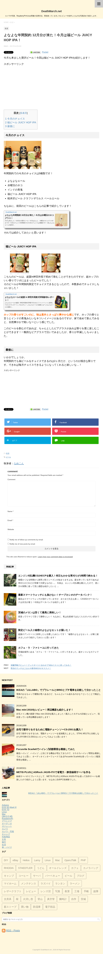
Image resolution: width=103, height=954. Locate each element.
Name (10, 511)
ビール (8, 457)
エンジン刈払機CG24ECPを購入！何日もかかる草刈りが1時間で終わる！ (58, 575)
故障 (95, 891)
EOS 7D (5, 810)
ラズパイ (46, 883)
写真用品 (6, 837)
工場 (76, 891)
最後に (10, 126)
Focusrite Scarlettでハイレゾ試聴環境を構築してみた (45, 749)
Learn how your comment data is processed (55, 557)
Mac (4, 814)
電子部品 (50, 906)
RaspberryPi (7, 819)
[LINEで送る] (35, 52)
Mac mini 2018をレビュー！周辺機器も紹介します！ (44, 709)
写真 (57, 891)
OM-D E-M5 (7, 816)
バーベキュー (52, 875)
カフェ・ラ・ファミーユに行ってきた (38, 647)
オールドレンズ (58, 868)
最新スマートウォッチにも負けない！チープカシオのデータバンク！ (55, 594)
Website (11, 529)
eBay (15, 860)
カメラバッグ (90, 868)
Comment (11, 479)
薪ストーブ (10, 906)
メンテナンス (28, 883)
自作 (73, 899)
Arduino (5, 805)
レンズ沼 (46, 891)
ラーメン (75, 883)
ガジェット (7, 826)
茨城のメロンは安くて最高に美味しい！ (39, 612)
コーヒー (23, 875)
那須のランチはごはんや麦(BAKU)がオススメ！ (31, 668)
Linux (4, 812)
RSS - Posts (13, 930)
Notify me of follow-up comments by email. (26, 540)
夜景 (67, 891)
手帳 (86, 891)
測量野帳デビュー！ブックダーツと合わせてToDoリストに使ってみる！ (41, 665)
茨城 (83, 899)
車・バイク (7, 847)
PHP (83, 860)
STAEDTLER (25, 868)
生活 (7, 453)
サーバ (37, 875)
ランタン (60, 883)
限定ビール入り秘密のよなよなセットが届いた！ (44, 630)
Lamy (37, 860)
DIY (6, 860)
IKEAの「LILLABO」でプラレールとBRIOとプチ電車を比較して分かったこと (58, 690)
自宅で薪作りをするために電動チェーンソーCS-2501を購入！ (49, 729)
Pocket (45, 52)
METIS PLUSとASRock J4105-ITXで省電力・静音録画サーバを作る (53, 772)
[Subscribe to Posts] (3, 930)
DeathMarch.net (51, 11)
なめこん (19, 463)
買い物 (25, 906)
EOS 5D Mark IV (9, 807)
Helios (26, 860)
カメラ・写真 (8, 831)
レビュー (31, 891)
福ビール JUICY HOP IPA (20, 122)
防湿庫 (37, 906)
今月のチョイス (15, 118)
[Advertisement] (51, 83)
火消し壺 (28, 899)
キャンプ (6, 834)
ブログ (80, 875)
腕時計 (63, 899)
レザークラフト (12, 891)
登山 (40, 899)
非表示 (23, 113)
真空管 (51, 899)
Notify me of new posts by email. (22, 544)
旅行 (4, 842)
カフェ (75, 868)
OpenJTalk (70, 860)
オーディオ (7, 824)
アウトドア (7, 821)
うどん (40, 868)
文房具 (7, 899)
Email (10, 520)
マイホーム (10, 883)
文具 (4, 839)
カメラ (5, 829)
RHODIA (9, 868)
